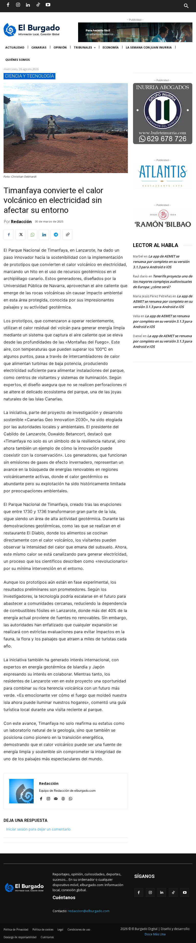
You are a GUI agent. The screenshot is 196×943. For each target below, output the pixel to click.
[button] (145, 6)
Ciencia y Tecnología (29, 76)
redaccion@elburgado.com (88, 911)
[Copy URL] (67, 234)
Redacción (21, 221)
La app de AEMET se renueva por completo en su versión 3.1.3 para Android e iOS (161, 261)
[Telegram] (56, 234)
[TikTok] (38, 5)
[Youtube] (48, 5)
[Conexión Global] (38, 29)
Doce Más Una (155, 934)
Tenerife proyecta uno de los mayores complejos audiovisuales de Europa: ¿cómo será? (162, 281)
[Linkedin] (27, 5)
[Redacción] (21, 791)
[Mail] (56, 798)
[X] (20, 234)
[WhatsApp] (32, 234)
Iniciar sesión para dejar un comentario (38, 829)
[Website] (63, 798)
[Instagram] (18, 5)
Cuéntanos (64, 897)
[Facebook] (8, 5)
